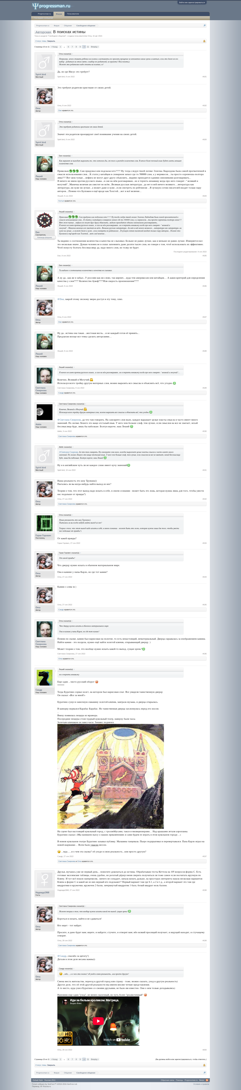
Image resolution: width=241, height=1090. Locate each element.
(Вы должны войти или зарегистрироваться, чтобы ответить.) (181, 1059)
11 (88, 47)
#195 (205, 605)
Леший (39, 176)
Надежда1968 (42, 892)
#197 (205, 856)
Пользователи (73, 14)
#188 (205, 351)
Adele (38, 424)
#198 (205, 890)
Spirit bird (41, 74)
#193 (205, 543)
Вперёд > (95, 47)
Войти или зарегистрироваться (192, 2)
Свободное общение (57, 36)
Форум (59, 14)
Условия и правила (201, 1084)
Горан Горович (43, 535)
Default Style (38, 1080)
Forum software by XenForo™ (54, 1084)
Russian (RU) (49, 1080)
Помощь (179, 1080)
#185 (205, 256)
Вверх (201, 1080)
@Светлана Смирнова (69, 419)
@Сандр (61, 955)
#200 (205, 1050)
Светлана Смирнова (41, 389)
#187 (205, 317)
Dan (60, 110)
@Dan (60, 299)
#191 (205, 470)
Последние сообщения (43, 18)
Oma (90, 36)
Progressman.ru (44, 14)
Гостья (61, 201)
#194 (205, 577)
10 (84, 47)
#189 (205, 388)
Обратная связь (167, 1080)
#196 (205, 654)
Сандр (61, 393)
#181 (205, 77)
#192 (205, 499)
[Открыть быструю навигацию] (204, 25)
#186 (205, 286)
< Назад (54, 47)
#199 (205, 941)
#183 (205, 139)
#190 (205, 431)
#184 (205, 196)
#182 (205, 105)
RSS (207, 1080)
